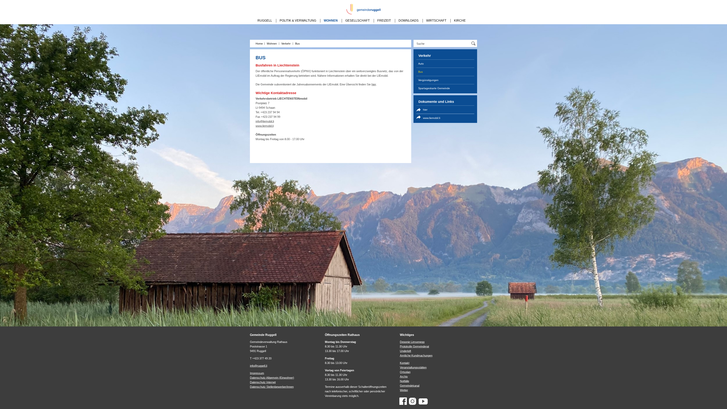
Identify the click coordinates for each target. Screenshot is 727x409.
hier (373, 84)
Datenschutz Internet (263, 382)
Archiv (404, 376)
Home (259, 43)
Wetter (404, 390)
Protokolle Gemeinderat (414, 346)
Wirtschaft (436, 20)
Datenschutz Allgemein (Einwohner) (272, 377)
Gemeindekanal (409, 385)
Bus (297, 43)
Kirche (460, 20)
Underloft (405, 351)
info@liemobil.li (265, 121)
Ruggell (264, 20)
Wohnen (331, 20)
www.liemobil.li (265, 125)
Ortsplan (405, 372)
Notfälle (404, 381)
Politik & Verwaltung (298, 20)
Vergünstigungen (428, 80)
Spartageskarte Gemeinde (434, 88)
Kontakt (404, 363)
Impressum (257, 373)
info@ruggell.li (258, 365)
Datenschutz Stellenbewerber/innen (272, 386)
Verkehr (286, 43)
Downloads (409, 20)
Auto (421, 63)
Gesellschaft (357, 20)
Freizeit (384, 20)
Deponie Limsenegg (412, 341)
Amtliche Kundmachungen (416, 355)
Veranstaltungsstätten (413, 367)
